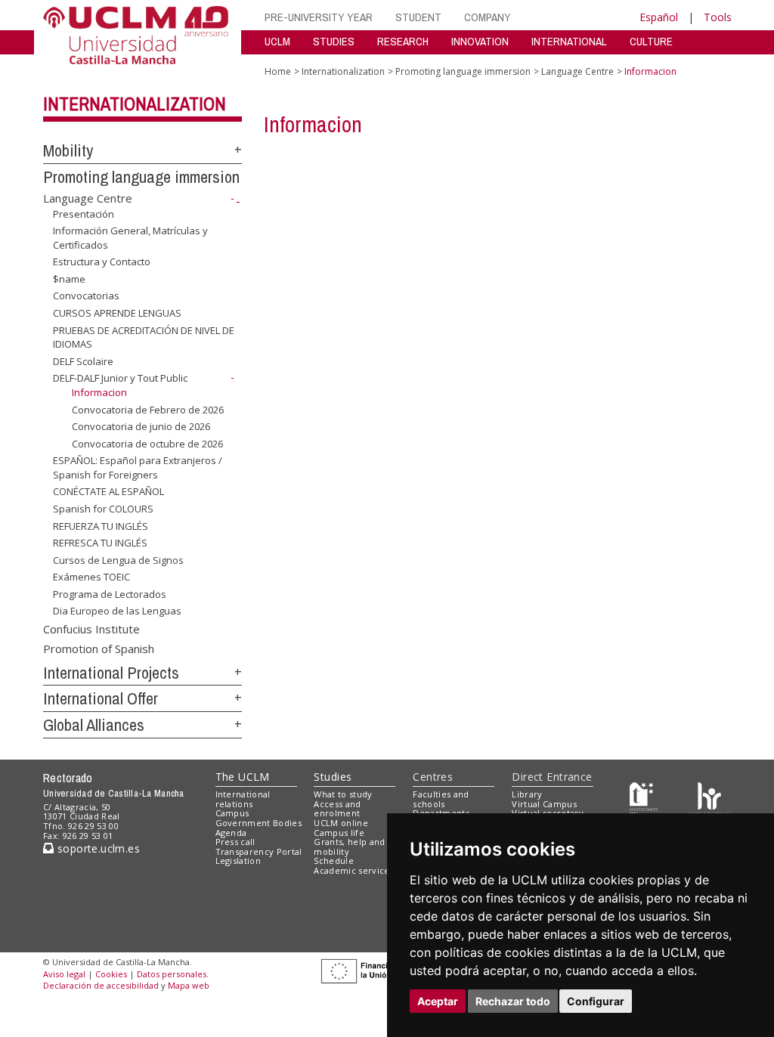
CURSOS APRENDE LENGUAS (117, 313)
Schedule (334, 860)
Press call (235, 841)
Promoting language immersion (141, 177)
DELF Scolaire (83, 361)
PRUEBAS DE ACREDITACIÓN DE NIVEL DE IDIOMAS (143, 337)
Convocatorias (86, 295)
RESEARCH (403, 41)
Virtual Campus (544, 803)
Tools (718, 17)
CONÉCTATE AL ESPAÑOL (108, 491)
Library (527, 794)
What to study (343, 794)
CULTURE (651, 41)
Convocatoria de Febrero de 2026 (148, 409)
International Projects (111, 672)
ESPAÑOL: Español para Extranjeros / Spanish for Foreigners (137, 467)
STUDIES (333, 41)
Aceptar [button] (437, 1001)
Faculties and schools (441, 798)
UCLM (277, 41)
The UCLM (242, 776)
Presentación (83, 213)
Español (658, 17)
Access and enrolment (337, 808)
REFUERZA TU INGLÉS (100, 525)
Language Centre (87, 198)
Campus (232, 813)
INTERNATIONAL (569, 41)
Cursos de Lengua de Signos (118, 560)
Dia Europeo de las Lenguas (117, 611)
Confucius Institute (91, 628)
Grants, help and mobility (349, 846)
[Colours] (709, 797)
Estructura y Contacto (101, 261)
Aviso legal (64, 974)
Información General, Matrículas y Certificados (130, 237)
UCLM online (341, 822)
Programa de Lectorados (109, 594)
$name (69, 279)
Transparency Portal (258, 851)
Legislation (238, 860)
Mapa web (188, 985)
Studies (332, 776)
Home (278, 71)
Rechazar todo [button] (512, 1001)
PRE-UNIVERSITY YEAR (319, 17)
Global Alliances (93, 725)
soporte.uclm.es (97, 848)
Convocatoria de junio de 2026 (141, 426)
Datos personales (171, 974)
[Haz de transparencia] (644, 797)
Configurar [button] (595, 1001)
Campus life (339, 832)
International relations (243, 798)
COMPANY (487, 17)
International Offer (100, 698)
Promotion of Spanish (98, 647)
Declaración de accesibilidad (101, 985)
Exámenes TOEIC (91, 577)
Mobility (68, 150)
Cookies (111, 974)
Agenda (231, 832)
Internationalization (134, 103)
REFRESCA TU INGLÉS (100, 542)
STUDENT (418, 17)
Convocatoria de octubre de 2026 (147, 443)
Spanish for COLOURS (103, 508)
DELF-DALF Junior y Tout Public (120, 378)
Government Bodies (258, 822)
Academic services (354, 870)
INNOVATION (480, 41)
